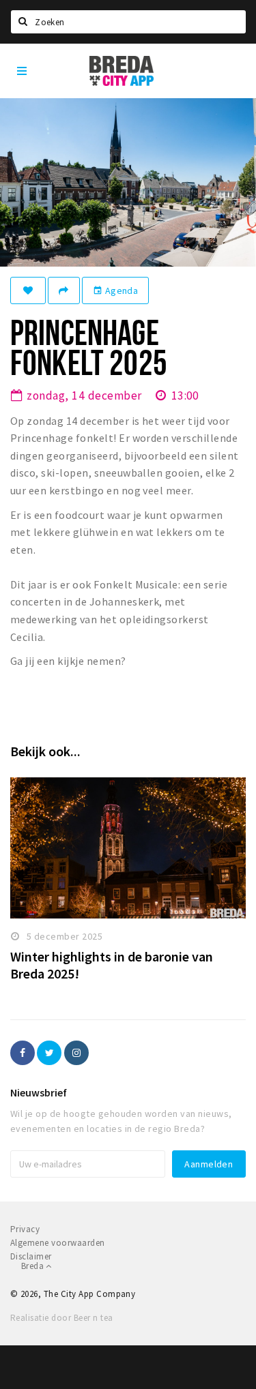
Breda (33, 1266)
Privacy (25, 1229)
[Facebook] (22, 1053)
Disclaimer (31, 1256)
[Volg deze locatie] (28, 290)
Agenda (115, 290)
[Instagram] (76, 1053)
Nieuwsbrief (38, 1092)
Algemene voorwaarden (57, 1243)
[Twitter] (49, 1053)
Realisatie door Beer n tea (61, 1318)
